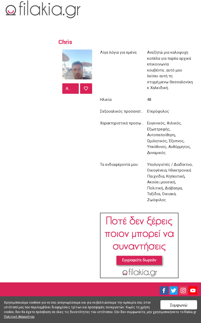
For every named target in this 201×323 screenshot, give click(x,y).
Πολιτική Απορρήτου (19, 317)
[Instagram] (183, 290)
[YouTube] (193, 290)
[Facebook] (164, 290)
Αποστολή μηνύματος (71, 88)
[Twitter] (173, 290)
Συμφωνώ (178, 305)
